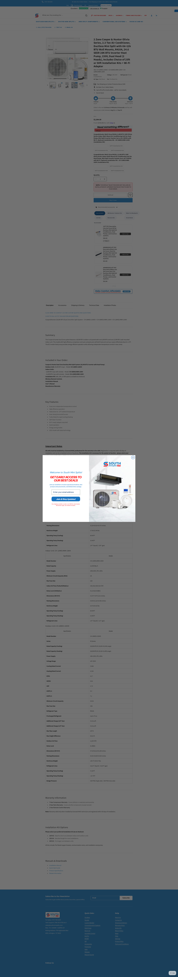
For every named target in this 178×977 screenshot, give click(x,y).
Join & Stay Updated (65, 499)
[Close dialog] (133, 457)
